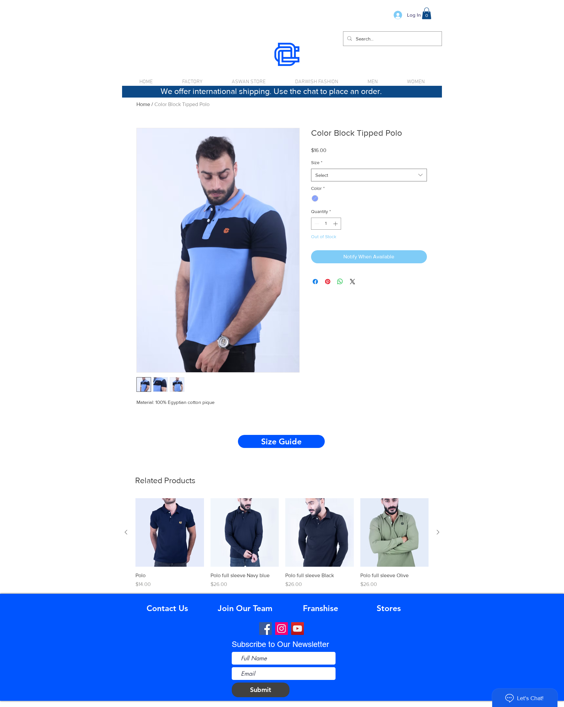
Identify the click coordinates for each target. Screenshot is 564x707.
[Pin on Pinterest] (328, 281)
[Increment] (336, 223)
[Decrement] (316, 223)
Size (316, 162)
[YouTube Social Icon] (297, 628)
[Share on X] (352, 281)
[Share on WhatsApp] (340, 281)
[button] (426, 13)
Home (143, 104)
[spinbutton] (326, 223)
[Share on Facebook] (315, 281)
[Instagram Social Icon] (281, 628)
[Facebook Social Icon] (265, 628)
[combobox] (369, 175)
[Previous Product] (126, 532)
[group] (282, 543)
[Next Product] (438, 532)
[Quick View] (169, 532)
